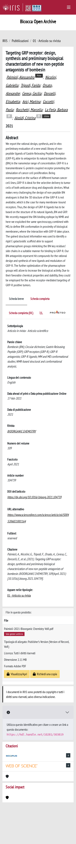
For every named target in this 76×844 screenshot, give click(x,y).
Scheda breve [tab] (16, 299)
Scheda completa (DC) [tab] (21, 313)
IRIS (4, 40)
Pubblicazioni (20, 40)
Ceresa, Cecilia (31, 93)
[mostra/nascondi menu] (69, 7)
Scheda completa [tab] (39, 299)
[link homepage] (12, 7)
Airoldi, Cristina (24, 117)
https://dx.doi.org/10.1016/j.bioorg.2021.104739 (34, 497)
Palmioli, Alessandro (20, 77)
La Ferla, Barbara (56, 109)
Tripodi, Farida (30, 85)
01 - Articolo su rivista (47, 40)
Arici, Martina (31, 101)
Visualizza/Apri (18, 674)
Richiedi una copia (46, 674)
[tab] (41, 313)
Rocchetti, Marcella (29, 109)
